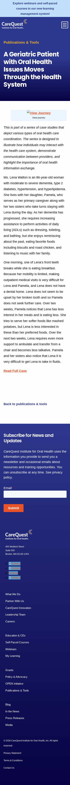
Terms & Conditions (13, 760)
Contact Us (9, 768)
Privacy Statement (12, 753)
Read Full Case (15, 371)
